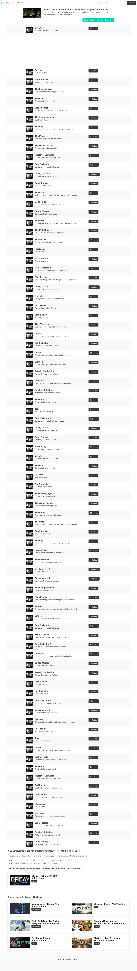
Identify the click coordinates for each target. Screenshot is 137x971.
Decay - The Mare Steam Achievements (44, 877)
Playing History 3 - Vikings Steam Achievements (107, 939)
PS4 (96, 907)
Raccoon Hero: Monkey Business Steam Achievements (110, 922)
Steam (34, 881)
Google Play (36, 909)
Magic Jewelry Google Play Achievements (45, 905)
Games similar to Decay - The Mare (98, 20)
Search (131, 3)
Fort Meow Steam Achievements (40, 939)
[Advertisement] (68, 51)
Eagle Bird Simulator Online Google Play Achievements (45, 922)
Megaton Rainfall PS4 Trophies (109, 904)
